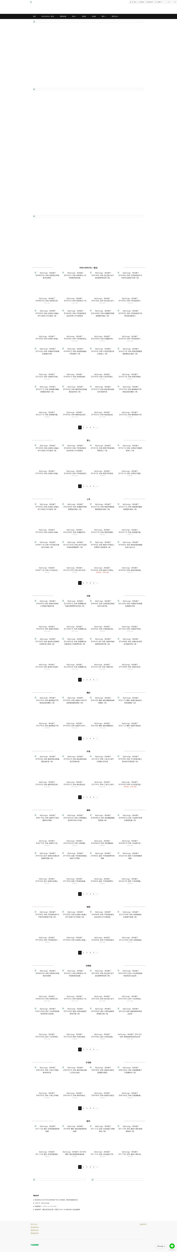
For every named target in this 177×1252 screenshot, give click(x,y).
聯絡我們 (143, 1224)
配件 (103, 16)
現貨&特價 (63, 16)
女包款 (94, 16)
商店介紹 (114, 16)
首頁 (34, 16)
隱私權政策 (35, 1233)
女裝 (73, 16)
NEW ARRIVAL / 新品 (48, 16)
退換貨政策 (35, 1227)
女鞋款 (84, 16)
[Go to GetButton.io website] (172, 1250)
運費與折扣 (35, 1230)
